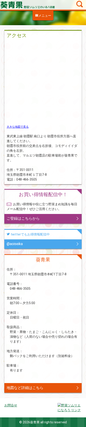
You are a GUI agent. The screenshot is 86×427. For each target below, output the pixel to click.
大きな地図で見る (18, 126)
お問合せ (10, 405)
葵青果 (43, 5)
